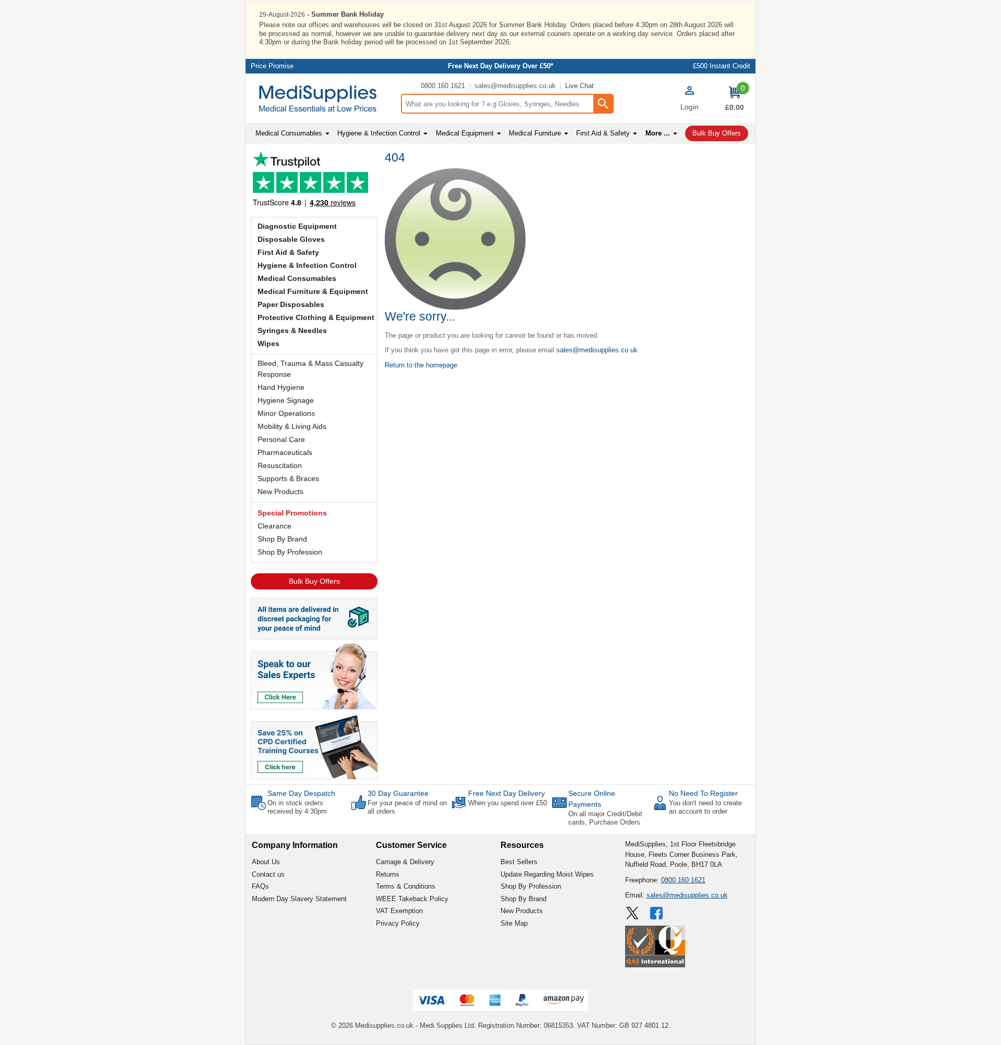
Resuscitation (280, 465)
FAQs (260, 886)
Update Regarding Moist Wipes (547, 874)
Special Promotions (292, 513)
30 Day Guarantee (398, 793)
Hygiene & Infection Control (307, 265)
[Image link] (314, 746)
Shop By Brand (282, 539)
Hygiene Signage (286, 400)
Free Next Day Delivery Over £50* (500, 66)
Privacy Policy (398, 923)
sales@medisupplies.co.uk (515, 86)
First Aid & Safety (288, 252)
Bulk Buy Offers (314, 581)
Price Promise (272, 66)
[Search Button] (602, 104)
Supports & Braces (288, 478)
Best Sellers (519, 862)
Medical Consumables (297, 278)
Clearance (274, 526)
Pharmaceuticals (285, 452)
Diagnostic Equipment (297, 226)
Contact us (268, 874)
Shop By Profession (290, 552)
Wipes (268, 343)
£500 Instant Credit (721, 66)
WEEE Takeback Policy (412, 899)
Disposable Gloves (291, 239)
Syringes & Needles (292, 330)
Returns (387, 874)
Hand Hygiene (281, 387)
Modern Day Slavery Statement (299, 899)
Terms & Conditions (405, 886)
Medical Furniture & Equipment (313, 291)
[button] (689, 100)
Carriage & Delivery (405, 862)
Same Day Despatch (301, 793)
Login (689, 107)
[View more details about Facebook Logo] (657, 913)
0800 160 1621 (443, 86)
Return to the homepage (421, 365)
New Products (280, 491)
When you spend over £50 (507, 803)
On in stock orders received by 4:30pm (297, 807)
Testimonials (314, 181)
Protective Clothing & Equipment (316, 317)
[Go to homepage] (323, 98)
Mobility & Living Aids (292, 426)
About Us (266, 862)
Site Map (514, 923)
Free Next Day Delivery (506, 793)
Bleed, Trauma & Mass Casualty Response (310, 368)
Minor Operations (286, 413)
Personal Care (281, 439)
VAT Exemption (399, 911)
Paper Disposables (291, 304)
